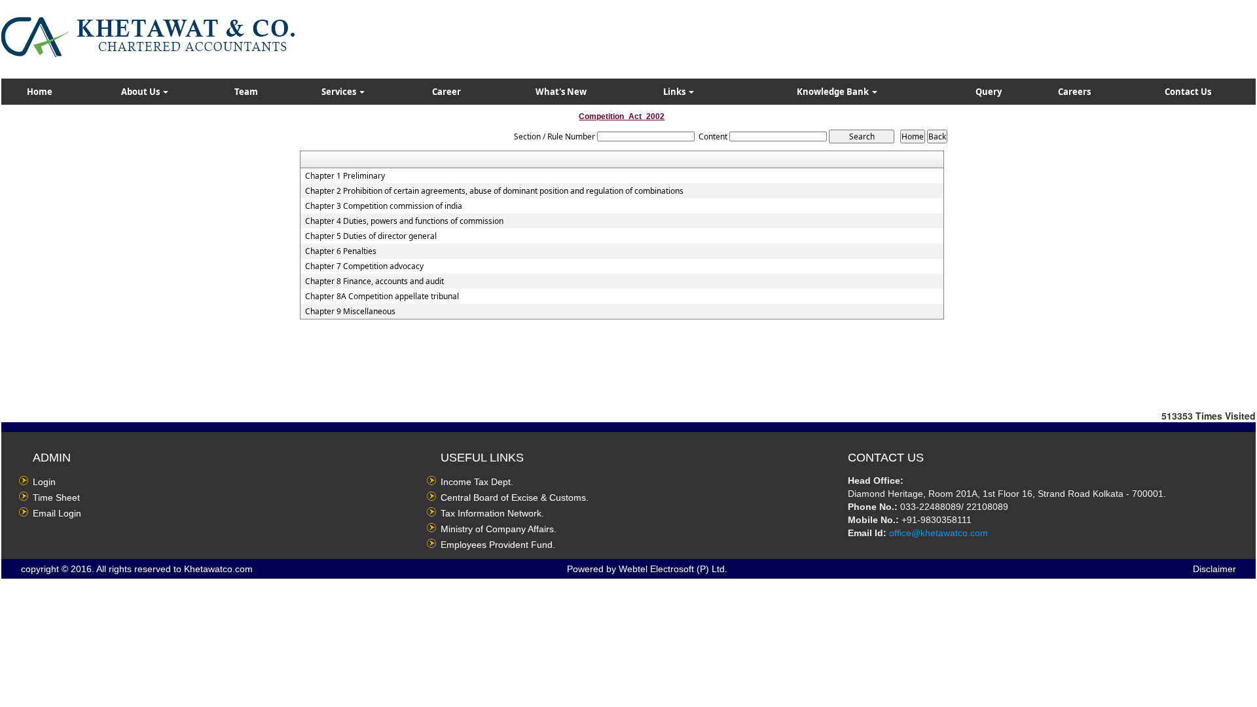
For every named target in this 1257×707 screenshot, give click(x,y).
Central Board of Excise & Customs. (515, 497)
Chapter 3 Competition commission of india (383, 206)
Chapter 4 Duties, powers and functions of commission (404, 221)
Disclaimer (1214, 569)
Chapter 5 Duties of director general (371, 236)
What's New (561, 92)
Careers (1074, 92)
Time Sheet (56, 497)
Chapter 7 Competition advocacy (364, 266)
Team (246, 92)
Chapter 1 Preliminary (345, 176)
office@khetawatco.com (938, 533)
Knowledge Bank (834, 92)
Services (339, 92)
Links (675, 92)
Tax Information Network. (492, 513)
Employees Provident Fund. (498, 544)
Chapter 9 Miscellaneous (350, 311)
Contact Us (1188, 92)
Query (988, 92)
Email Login (57, 513)
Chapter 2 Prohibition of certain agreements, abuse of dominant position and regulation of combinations (494, 191)
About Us (141, 92)
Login (44, 482)
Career (446, 92)
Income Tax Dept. (477, 482)
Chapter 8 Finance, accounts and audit (374, 281)
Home (39, 92)
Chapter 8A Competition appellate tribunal (382, 296)
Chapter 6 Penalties (340, 251)
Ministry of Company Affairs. (498, 529)
